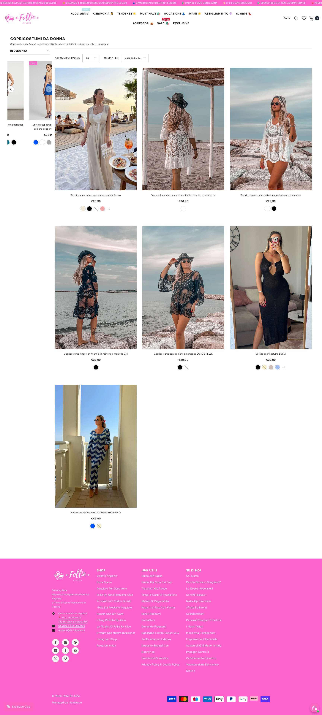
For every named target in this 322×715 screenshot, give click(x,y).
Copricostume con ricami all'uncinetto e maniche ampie (271, 195)
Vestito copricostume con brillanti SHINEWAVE (96, 512)
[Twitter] (55, 658)
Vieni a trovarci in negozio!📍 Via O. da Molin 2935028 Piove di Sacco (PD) (73, 617)
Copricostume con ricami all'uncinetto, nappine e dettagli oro (183, 195)
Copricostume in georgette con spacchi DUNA (96, 195)
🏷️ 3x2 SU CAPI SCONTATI (237, 2)
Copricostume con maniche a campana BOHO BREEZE (183, 353)
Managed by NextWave (67, 702)
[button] (10, 89)
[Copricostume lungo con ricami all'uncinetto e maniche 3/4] (96, 287)
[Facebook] (55, 642)
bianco (23, 142)
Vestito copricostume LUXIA (271, 353)
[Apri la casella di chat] (314, 707)
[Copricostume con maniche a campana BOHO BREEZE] (183, 287)
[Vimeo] (65, 658)
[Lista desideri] (304, 18)
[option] (29, 105)
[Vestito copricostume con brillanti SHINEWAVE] (96, 446)
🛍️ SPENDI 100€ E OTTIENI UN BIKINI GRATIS (281, 2)
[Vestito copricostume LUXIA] (271, 287)
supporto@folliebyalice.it (71, 630)
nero (89, 208)
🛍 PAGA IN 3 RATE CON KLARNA (199, 2)
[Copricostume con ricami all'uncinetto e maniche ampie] (271, 129)
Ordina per (111, 57)
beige (83, 208)
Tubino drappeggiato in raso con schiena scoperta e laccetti (29, 126)
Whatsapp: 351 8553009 (71, 625)
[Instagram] (65, 642)
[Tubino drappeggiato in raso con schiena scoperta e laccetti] (29, 90)
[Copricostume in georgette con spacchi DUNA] (96, 129)
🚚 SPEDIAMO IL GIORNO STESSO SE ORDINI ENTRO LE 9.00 (94, 2)
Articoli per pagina (67, 57)
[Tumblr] (65, 650)
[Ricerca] (296, 18)
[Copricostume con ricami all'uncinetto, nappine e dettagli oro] (183, 129)
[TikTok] (55, 650)
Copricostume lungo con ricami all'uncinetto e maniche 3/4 (96, 353)
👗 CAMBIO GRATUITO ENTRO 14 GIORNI (154, 2)
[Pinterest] (75, 642)
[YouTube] (75, 650)
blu (17, 142)
